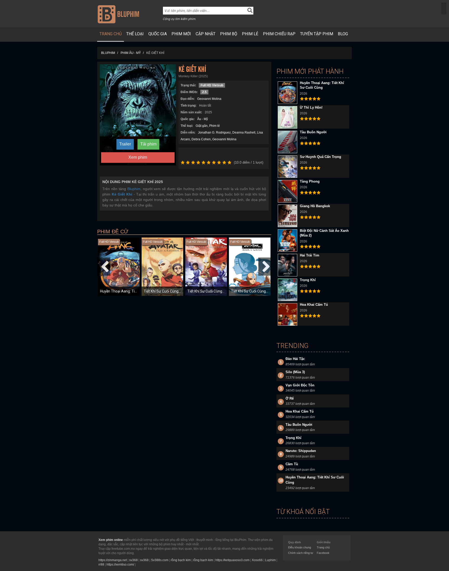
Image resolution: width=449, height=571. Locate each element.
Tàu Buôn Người (313, 132)
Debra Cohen (201, 139)
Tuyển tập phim (316, 33)
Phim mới (181, 33)
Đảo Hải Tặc (295, 359)
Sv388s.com (159, 560)
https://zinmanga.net (112, 560)
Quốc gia (157, 33)
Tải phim (148, 144)
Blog (343, 33)
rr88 (101, 564)
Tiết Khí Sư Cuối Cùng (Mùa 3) (211, 291)
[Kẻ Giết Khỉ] (138, 115)
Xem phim (137, 157)
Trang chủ (111, 33)
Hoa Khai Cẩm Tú (314, 305)
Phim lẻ (250, 33)
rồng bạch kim (181, 560)
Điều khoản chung (299, 547)
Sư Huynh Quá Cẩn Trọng (320, 157)
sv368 (133, 560)
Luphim (270, 560)
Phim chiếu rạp (279, 33)
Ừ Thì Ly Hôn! (311, 107)
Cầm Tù (292, 464)
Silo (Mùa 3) (295, 372)
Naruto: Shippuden (301, 451)
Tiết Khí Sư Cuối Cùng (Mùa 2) (168, 291)
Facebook (323, 552)
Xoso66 (257, 560)
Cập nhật (205, 33)
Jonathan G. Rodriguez (214, 132)
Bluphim (134, 189)
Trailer (125, 144)
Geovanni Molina (209, 99)
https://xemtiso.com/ (120, 564)
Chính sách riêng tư (300, 552)
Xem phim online (110, 540)
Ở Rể (290, 398)
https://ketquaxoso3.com (232, 560)
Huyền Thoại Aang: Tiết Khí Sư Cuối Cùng (133, 291)
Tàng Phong (310, 181)
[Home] (118, 14)
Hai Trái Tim (309, 255)
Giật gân (202, 126)
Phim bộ (228, 33)
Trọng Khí (308, 280)
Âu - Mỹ (202, 119)
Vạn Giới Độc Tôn (300, 385)
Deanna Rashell (243, 132)
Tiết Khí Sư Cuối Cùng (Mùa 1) (255, 291)
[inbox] (443, 9)
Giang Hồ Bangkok (315, 206)
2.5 (204, 92)
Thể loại (135, 33)
